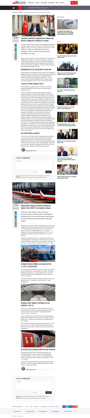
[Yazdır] (16, 56)
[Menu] (72, 3)
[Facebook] (16, 45)
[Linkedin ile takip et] (70, 406)
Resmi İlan (31, 2)
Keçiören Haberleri (30, 411)
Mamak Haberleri (68, 411)
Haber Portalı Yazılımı (18, 416)
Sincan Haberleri (55, 411)
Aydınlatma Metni (43, 406)
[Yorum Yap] (16, 59)
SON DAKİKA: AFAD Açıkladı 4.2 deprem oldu (37, 7)
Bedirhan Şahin (29, 150)
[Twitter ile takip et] (67, 406)
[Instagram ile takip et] (73, 406)
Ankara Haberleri (17, 411)
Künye (26, 406)
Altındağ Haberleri (43, 411)
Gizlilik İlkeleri (36, 406)
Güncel (37, 2)
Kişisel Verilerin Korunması (54, 406)
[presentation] (16, 8)
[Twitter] (16, 47)
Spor (57, 2)
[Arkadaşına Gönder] (16, 54)
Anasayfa (16, 12)
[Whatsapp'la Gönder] (16, 52)
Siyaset (62, 2)
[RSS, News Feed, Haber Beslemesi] (76, 406)
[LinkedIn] (16, 50)
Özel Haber (44, 2)
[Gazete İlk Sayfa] (19, 2)
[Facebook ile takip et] (63, 406)
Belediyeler (51, 2)
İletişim (30, 406)
